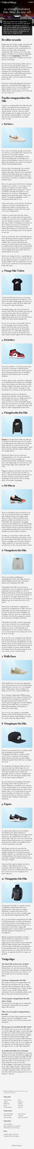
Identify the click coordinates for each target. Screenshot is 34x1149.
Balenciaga (7, 1103)
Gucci (19, 1100)
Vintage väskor (7, 1097)
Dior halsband (7, 1116)
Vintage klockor (7, 1121)
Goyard (6, 1102)
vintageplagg (16, 56)
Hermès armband (23, 1117)
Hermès (20, 1107)
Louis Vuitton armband (22, 1115)
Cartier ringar (8, 1117)
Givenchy (20, 1105)
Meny (31, 2)
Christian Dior (8, 1107)
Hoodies (4, 440)
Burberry (20, 1102)
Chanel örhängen (8, 1114)
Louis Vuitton (7, 1100)
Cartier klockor (8, 1124)
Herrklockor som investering (11, 1128)
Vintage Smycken (7, 1111)
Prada (5, 1105)
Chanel (20, 1103)
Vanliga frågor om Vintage (11, 1134)
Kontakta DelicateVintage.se (11, 1136)
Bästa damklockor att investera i (12, 1126)
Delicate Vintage (8, 1091)
